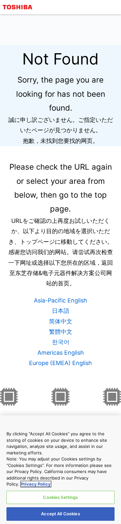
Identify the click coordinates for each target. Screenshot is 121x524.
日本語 (60, 310)
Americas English (60, 352)
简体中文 (60, 321)
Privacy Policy (36, 484)
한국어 (60, 342)
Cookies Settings (60, 497)
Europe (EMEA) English (60, 363)
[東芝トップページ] (18, 7)
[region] (60, 469)
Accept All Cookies (60, 513)
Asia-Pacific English (60, 300)
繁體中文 (60, 331)
